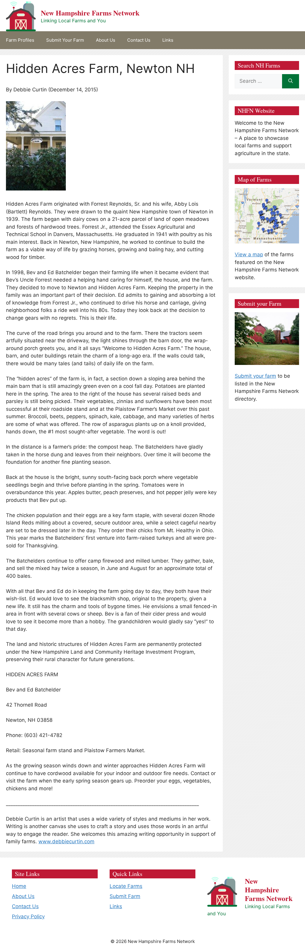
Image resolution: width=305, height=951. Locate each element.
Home (19, 886)
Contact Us (138, 40)
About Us (105, 40)
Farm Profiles (20, 40)
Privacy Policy (28, 916)
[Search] (290, 81)
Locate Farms (126, 886)
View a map (249, 254)
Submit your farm (255, 376)
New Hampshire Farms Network (90, 12)
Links (167, 40)
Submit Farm (125, 896)
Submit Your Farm (65, 40)
